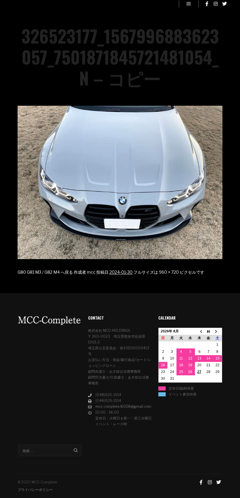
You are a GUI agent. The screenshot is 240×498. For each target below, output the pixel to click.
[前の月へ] (199, 331)
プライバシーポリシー (35, 489)
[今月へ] (208, 331)
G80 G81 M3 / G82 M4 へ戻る (45, 272)
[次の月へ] (217, 331)
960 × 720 (169, 272)
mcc (91, 272)
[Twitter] (224, 4)
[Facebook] (207, 4)
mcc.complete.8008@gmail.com (123, 406)
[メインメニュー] (189, 4)
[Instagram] (216, 4)
